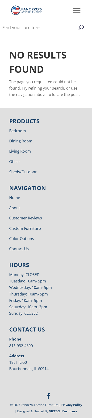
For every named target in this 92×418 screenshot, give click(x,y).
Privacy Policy (71, 405)
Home (14, 197)
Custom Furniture (25, 228)
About (14, 207)
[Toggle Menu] (76, 10)
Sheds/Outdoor (23, 171)
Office (14, 161)
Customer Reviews (25, 218)
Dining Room (20, 141)
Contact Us (19, 248)
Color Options (21, 238)
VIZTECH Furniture (63, 411)
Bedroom (17, 130)
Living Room (20, 151)
